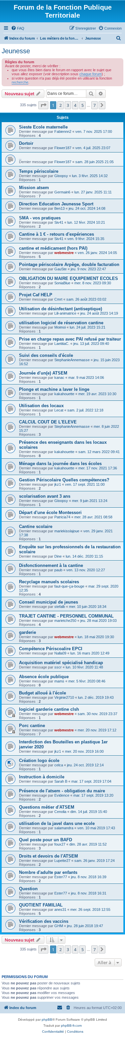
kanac (59, 378)
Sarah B (60, 781)
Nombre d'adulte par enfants (48, 872)
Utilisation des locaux (41, 405)
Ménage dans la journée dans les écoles (60, 463)
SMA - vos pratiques (40, 217)
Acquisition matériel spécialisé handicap (61, 662)
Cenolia (60, 812)
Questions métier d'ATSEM (46, 807)
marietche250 (65, 621)
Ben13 (59, 208)
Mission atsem (34, 187)
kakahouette (64, 394)
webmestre (64, 253)
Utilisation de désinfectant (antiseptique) (60, 308)
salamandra (63, 828)
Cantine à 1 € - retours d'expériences (56, 234)
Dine (58, 556)
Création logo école (39, 760)
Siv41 (58, 222)
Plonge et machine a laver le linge (54, 389)
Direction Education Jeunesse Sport (56, 203)
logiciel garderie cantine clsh (49, 709)
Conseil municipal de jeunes (48, 602)
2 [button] (60, 105)
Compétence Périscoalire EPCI (50, 648)
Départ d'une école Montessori (50, 512)
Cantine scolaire (35, 526)
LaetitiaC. (61, 344)
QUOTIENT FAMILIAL (41, 905)
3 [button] (68, 105)
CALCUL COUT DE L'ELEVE (48, 421)
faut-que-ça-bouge (69, 586)
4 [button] (75, 105)
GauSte (60, 269)
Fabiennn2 (62, 131)
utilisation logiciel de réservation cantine (61, 322)
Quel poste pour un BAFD (45, 839)
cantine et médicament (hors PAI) (53, 248)
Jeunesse (16, 51)
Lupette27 (62, 861)
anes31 (60, 909)
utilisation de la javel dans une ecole (57, 823)
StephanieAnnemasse (72, 360)
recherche (20, 82)
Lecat (58, 410)
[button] (43, 105)
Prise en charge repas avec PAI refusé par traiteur (70, 339)
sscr (58, 667)
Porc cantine (32, 725)
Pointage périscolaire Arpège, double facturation (69, 264)
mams (59, 681)
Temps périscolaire (38, 171)
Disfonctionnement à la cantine (51, 565)
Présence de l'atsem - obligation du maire (62, 790)
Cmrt (58, 299)
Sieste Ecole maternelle (43, 127)
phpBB (47, 1019)
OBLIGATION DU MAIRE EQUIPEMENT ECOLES (68, 278)
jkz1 (57, 484)
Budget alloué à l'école (42, 692)
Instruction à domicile (41, 776)
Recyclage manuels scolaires (49, 581)
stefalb (59, 607)
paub (58, 570)
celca (58, 765)
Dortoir (26, 143)
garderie (27, 632)
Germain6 (62, 192)
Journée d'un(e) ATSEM (43, 373)
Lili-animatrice (65, 313)
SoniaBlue (62, 283)
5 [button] (82, 105)
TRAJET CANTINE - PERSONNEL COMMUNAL (66, 616)
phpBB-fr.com (71, 1025)
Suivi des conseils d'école (46, 355)
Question (28, 888)
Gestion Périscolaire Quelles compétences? (64, 479)
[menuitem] (17, 28)
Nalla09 (60, 653)
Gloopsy (61, 176)
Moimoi (60, 327)
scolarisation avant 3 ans (44, 496)
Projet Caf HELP (35, 294)
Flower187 (62, 148)
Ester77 (60, 877)
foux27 (59, 844)
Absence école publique (44, 676)
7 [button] (94, 105)
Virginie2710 (64, 697)
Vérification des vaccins (43, 921)
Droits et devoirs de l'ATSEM (48, 856)
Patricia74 (62, 517)
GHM (58, 926)
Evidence (61, 795)
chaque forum (90, 74)
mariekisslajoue (66, 531)
